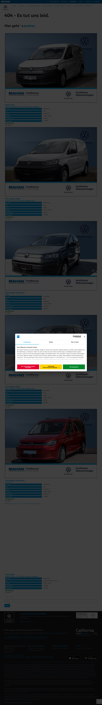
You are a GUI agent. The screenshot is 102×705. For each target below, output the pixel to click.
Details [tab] (51, 342)
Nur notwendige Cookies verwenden (28, 367)
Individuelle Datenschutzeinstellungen (50, 367)
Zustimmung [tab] (27, 342)
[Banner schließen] (84, 336)
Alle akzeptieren (73, 367)
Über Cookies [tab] (75, 342)
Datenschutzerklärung (28, 361)
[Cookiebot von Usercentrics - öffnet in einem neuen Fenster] (74, 337)
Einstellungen (62, 361)
